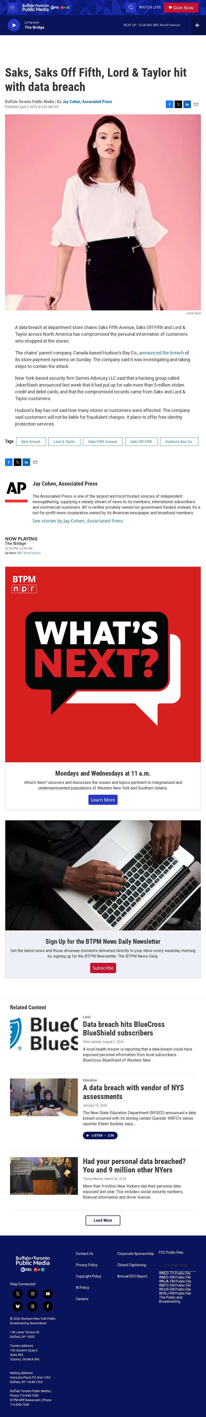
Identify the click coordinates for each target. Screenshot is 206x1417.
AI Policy (82, 1288)
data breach (31, 442)
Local (87, 1017)
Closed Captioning (131, 1265)
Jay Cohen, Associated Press (87, 101)
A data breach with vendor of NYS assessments (133, 1092)
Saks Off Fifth (141, 442)
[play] (14, 25)
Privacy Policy (86, 1265)
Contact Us (84, 1254)
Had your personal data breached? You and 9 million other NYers (134, 1165)
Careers (82, 1299)
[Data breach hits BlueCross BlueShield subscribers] (44, 1034)
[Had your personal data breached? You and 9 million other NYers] (44, 1176)
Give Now (183, 7)
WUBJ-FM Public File (175, 1293)
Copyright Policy (88, 1276)
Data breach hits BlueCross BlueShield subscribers (124, 1028)
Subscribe (103, 968)
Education (90, 1080)
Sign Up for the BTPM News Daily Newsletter (103, 941)
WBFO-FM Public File (175, 1285)
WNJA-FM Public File (175, 1281)
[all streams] (198, 25)
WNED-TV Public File (175, 1273)
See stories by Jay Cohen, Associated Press (78, 521)
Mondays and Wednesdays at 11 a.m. (102, 773)
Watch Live (150, 7)
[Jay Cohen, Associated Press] (16, 489)
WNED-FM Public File (175, 1277)
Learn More (103, 800)
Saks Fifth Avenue (102, 442)
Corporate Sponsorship (135, 1254)
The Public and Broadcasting (170, 1299)
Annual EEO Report (132, 1276)
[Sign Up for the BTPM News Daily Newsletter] (103, 875)
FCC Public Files (171, 1252)
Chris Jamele (92, 1042)
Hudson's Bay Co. (179, 442)
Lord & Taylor (64, 442)
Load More (103, 1220)
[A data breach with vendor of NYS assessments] (44, 1097)
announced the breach (161, 352)
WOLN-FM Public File (175, 1289)
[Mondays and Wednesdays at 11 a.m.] (103, 664)
